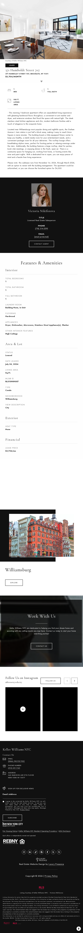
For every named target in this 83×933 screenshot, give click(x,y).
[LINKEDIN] (30, 852)
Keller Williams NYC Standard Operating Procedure (38, 831)
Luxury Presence (56, 864)
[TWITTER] (59, 852)
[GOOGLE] (41, 852)
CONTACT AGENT (41, 244)
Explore (14, 583)
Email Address (10, 794)
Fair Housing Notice (10, 831)
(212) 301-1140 (14, 768)
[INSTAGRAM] (24, 852)
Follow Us (51, 681)
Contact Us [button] (41, 646)
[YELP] (53, 852)
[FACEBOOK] (47, 852)
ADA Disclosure (64, 831)
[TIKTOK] (36, 852)
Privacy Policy (25, 810)
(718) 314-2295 (41, 228)
